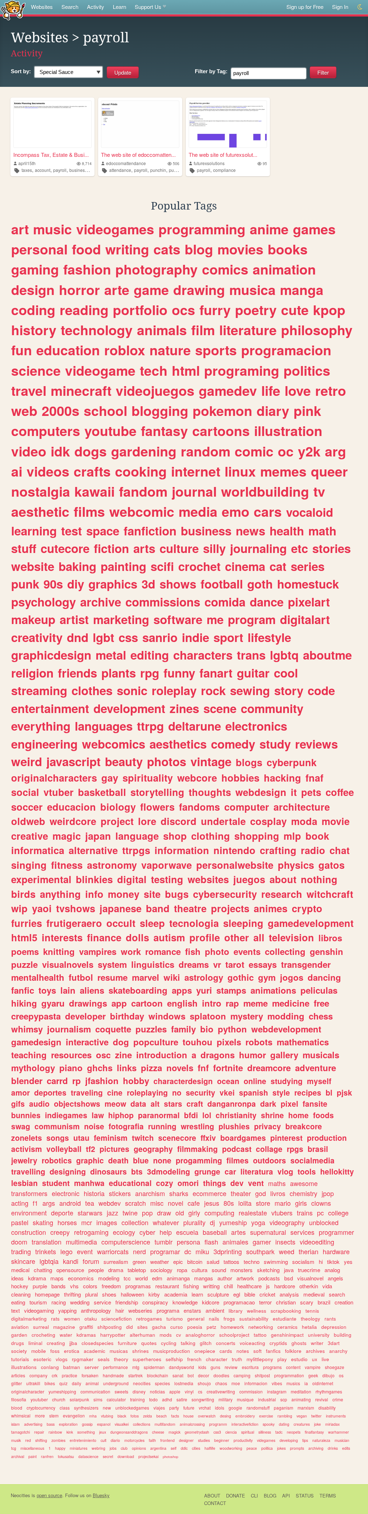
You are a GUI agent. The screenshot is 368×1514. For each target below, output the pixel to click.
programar (165, 1251)
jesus (211, 1203)
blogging (160, 410)
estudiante (284, 1318)
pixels (229, 1042)
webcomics (113, 743)
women (72, 1318)
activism (26, 1148)
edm (157, 1278)
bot (191, 1375)
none (162, 1160)
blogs (249, 762)
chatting (43, 1270)
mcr (86, 1222)
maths (277, 1183)
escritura (250, 1367)
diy (75, 583)
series (308, 566)
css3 (217, 1432)
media (198, 511)
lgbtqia (49, 1261)
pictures (114, 1148)
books (288, 249)
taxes (27, 170)
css (128, 637)
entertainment (50, 708)
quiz (63, 1383)
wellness (256, 1310)
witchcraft (330, 894)
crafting (278, 850)
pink (307, 410)
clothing (210, 836)
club (124, 1448)
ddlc (184, 1448)
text (15, 1310)
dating (284, 1424)
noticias (157, 1391)
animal (92, 1383)
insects (285, 1241)
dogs (90, 451)
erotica (71, 1350)
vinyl (189, 1391)
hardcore (284, 1286)
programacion (286, 350)
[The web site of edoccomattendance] (140, 124)
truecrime (309, 1270)
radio (313, 850)
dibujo (328, 1375)
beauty (124, 761)
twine (130, 1212)
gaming (35, 269)
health (287, 530)
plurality (194, 1222)
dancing (324, 977)
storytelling (157, 792)
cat (278, 566)
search (337, 1294)
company (38, 1375)
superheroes (147, 1359)
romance (163, 951)
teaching (29, 1055)
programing (241, 370)
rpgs (295, 1148)
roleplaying (147, 1092)
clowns (321, 1203)
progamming (199, 1160)
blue (141, 1160)
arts (144, 548)
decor (203, 1375)
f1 (35, 1203)
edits (346, 1448)
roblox (124, 350)
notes (242, 1350)
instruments (336, 1416)
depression (333, 1326)
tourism (38, 1302)
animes (271, 908)
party (174, 1408)
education (68, 350)
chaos (221, 1383)
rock (213, 690)
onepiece (204, 1350)
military (225, 1399)
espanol (103, 1424)
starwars (90, 1212)
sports (216, 350)
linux (240, 471)
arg (335, 451)
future (188, 1408)
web (24, 410)
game (151, 289)
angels (335, 1278)
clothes (92, 690)
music (52, 229)
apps (182, 990)
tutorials (20, 1359)
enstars (192, 1310)
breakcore (303, 1126)
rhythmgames (329, 1391)
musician (342, 1440)
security (200, 1092)
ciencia (231, 1432)
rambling (284, 1416)
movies (240, 249)
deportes (50, 1092)
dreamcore (269, 1067)
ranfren (47, 1456)
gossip (87, 1424)
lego (66, 1251)
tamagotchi (20, 1432)
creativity (37, 637)
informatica (37, 850)
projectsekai (148, 1456)
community (272, 708)
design (33, 289)
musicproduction (171, 1350)
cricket (267, 1294)
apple (174, 1391)
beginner (221, 1440)
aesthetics (178, 743)
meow (115, 1103)
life (270, 390)
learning (34, 530)
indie (195, 637)
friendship (126, 1302)
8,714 (87, 163)
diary (273, 410)
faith (152, 1440)
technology (97, 329)
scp (283, 1399)
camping (242, 1375)
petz (211, 1326)
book (317, 836)
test (71, 530)
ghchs (99, 1067)
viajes (159, 1408)
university (319, 1334)
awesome (304, 1183)
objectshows (77, 1103)
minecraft (81, 390)
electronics (256, 725)
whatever (166, 1222)
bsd (288, 1278)
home (298, 1115)
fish (193, 951)
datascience (88, 1456)
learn (197, 1294)
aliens (92, 990)
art (20, 229)
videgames (266, 1440)
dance (267, 601)
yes (348, 1261)
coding (33, 309)
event (85, 1251)
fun (21, 350)
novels (179, 1067)
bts (137, 1171)
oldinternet (322, 1383)
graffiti (86, 1326)
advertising (33, 1424)
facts (175, 1416)
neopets (293, 1432)
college (338, 1212)
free (321, 1003)
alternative (93, 850)
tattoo (260, 1334)
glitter (16, 1383)
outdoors (269, 1160)
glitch (206, 1343)
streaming (39, 690)
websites (208, 879)
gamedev (228, 390)
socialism (303, 1261)
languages (104, 725)
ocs (183, 309)
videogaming (39, 1310)
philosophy (317, 329)
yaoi (42, 908)
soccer (27, 807)
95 (265, 163)
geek (313, 1375)
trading (21, 1251)
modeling (108, 1278)
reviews (316, 743)
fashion (87, 269)
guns (215, 1367)
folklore (293, 1350)
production (327, 1137)
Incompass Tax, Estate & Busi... (51, 154)
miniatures (78, 1448)
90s (53, 583)
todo (153, 1399)
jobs (113, 1448)
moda (304, 821)
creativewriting (221, 1391)
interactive (87, 1042)
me (215, 619)
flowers (157, 807)
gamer (262, 1241)
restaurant (167, 1286)
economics (81, 1278)
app (119, 1003)
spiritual (247, 1432)
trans (251, 654)
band (158, 908)
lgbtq (284, 654)
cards (226, 1350)
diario (115, 1440)
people (96, 1270)
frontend (167, 1440)
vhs (74, 1286)
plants (118, 672)
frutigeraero (74, 923)
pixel (289, 1103)
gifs (18, 1103)
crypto (307, 908)
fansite (315, 1103)
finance (104, 937)
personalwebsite (234, 865)
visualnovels (67, 964)
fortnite (228, 1067)
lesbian (24, 1182)
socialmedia (312, 1160)
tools (307, 1171)
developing (289, 1440)
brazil (324, 1302)
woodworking (231, 1448)
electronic (65, 1193)
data (138, 1103)
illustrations (24, 1367)
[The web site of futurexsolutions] (228, 124)
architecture (301, 807)
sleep (152, 923)
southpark (260, 1251)
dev (237, 1182)
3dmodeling (168, 1171)
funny (179, 672)
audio (39, 1103)
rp (76, 1080)
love (298, 390)
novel (175, 1203)
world (141, 1278)
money (123, 894)
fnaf (314, 777)
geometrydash (197, 1432)
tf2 (90, 1148)
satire (181, 1399)
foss (55, 1350)
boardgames (243, 1137)
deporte (62, 1212)
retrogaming (91, 1232)
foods (323, 1115)
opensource (70, 1270)
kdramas (86, 1334)
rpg (149, 672)
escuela (187, 1232)
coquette (113, 1029)
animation (284, 269)
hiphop (121, 1115)
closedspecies (98, 1343)
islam (15, 1424)
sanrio (160, 637)
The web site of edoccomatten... (138, 154)
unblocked (324, 1222)
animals (162, 329)
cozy (164, 1182)
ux (314, 1359)
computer (246, 807)
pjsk (344, 1092)
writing (127, 249)
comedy (233, 743)
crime (337, 1399)
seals (104, 1359)
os (341, 1375)
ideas (17, 1278)
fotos (134, 1416)
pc (320, 1212)
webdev (109, 1203)
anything (60, 894)
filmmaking (197, 1148)
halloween (132, 1294)
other (236, 937)
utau (81, 1137)
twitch (143, 1137)
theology (310, 1318)
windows (166, 1016)
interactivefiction (244, 1424)
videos (48, 471)
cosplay (268, 821)
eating (18, 1302)
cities (196, 1448)
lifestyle (269, 637)
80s (229, 1203)
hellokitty (337, 1171)
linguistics (152, 964)
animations (273, 990)
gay (109, 777)
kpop (329, 309)
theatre (190, 908)
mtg (135, 1367)
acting (19, 1203)
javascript (73, 761)
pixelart (309, 601)
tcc (127, 1278)
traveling (87, 1092)
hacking (282, 777)
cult (103, 1440)
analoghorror (200, 1334)
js (268, 1286)
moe (235, 1383)
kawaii (94, 491)
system (112, 964)
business (78, 170)
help (166, 1232)
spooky (269, 1424)
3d (148, 583)
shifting (41, 1440)
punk (25, 583)
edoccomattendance (126, 163)
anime (269, 229)
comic (254, 451)
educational (130, 1182)
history (33, 329)
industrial (267, 1399)
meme (255, 1003)
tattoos (231, 1261)
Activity (95, 6)
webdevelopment (286, 1029)
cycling (168, 1343)
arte (116, 289)
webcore (197, 777)
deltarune (194, 725)
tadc (278, 1432)
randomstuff (258, 1408)
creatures (302, 1424)
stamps (231, 990)
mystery (246, 1016)
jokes (281, 1448)
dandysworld (181, 1367)
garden (19, 1334)
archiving (315, 1448)
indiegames (66, 1115)
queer (329, 471)
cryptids (278, 1343)
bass (51, 1424)
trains (305, 1212)
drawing (199, 289)
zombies (58, 1440)
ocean (228, 1080)
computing (219, 1212)
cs (200, 1391)
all (258, 937)
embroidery (245, 1416)
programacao (239, 1302)
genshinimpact (287, 1334)
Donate (235, 1495)
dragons (218, 1055)
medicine (290, 1003)
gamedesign (36, 1042)
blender (26, 1080)
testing (167, 879)
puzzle (24, 964)
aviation (20, 1326)
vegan (301, 1416)
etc (299, 548)
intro (211, 1003)
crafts (92, 471)
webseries (140, 1310)
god (260, 1193)
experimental (41, 879)
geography (153, 1148)
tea (89, 1203)
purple (40, 1286)
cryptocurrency (41, 1408)
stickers (120, 1193)
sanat (177, 1375)
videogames (115, 229)
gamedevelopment (311, 923)
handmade (113, 1375)
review (231, 1367)
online (255, 1080)
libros (330, 938)
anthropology (96, 1310)
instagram (276, 1391)
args (48, 1203)
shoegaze (334, 1367)
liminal (35, 1343)
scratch (135, 1203)
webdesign (260, 792)
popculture (155, 1042)
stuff (23, 548)
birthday (127, 1016)
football (222, 583)
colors (90, 1286)
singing (29, 865)
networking (260, 1326)
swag (20, 1126)
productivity (243, 1440)
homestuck (308, 583)
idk (60, 451)
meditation (301, 1391)
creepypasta (36, 1016)
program (252, 619)
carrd (57, 1080)
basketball (102, 792)
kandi (70, 1261)
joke (317, 1424)
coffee (340, 792)
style (281, 1092)
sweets (121, 1391)
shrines (140, 1350)
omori (188, 1182)
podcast (237, 1148)
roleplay (174, 690)
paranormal (159, 1115)
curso (176, 1326)
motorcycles (134, 1440)
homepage (47, 1294)
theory (121, 1359)
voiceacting (252, 1343)
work (131, 951)
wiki (172, 977)
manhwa (89, 1182)
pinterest (286, 1137)
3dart (334, 1343)
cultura (199, 1270)
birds (23, 894)
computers (45, 430)
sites (142, 1326)
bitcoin (194, 1261)
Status (305, 1495)
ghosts (299, 1343)
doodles (221, 1375)
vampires (97, 951)
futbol (81, 977)
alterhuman (142, 1334)
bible (249, 1294)
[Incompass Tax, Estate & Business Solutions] (52, 124)
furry (215, 309)
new (107, 1408)
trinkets (45, 1251)
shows (178, 583)
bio (206, 1029)
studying (287, 1080)
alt (155, 1103)
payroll (59, 170)
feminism (111, 1137)
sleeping (243, 923)
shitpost (262, 1375)
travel (28, 390)
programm (218, 1424)
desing (225, 1416)
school (105, 410)
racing (58, 1302)
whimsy (27, 1029)
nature (170, 350)
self (173, 1448)
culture (179, 548)
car (230, 1171)
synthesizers (86, 1408)
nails (214, 1318)
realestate (253, 1212)
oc (286, 451)
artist (74, 619)
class (65, 1408)
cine (115, 1092)
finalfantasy (314, 1432)
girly (194, 1212)
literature (248, 329)
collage (269, 1148)
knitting (59, 951)
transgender (306, 964)
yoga (258, 1222)
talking (188, 1343)
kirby (154, 1294)
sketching (268, 1270)
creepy (60, 1232)
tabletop (137, 1270)
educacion (71, 807)
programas (138, 1286)
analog (332, 1270)
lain (67, 990)
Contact (215, 1503)
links (127, 1067)
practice (69, 1375)
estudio (299, 1359)
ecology (124, 1232)
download (126, 1456)
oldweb (28, 821)
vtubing (107, 1416)
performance (115, 1367)
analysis (289, 1294)
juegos (249, 879)
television (291, 937)
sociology (161, 1270)
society (19, 1350)
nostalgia (40, 491)
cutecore (65, 548)
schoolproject (234, 1334)
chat (340, 850)
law (98, 1115)
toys (47, 990)
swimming (276, 1261)
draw (164, 1212)
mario (283, 1203)
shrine (272, 1115)
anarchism (150, 1193)
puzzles (151, 1029)
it (294, 792)
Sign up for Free (304, 6)
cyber (147, 1232)
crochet (199, 566)
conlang (50, 1367)
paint (32, 1456)
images (106, 1222)
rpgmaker (82, 1359)
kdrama (37, 1278)
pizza (151, 1067)
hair (119, 1310)
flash (211, 1241)
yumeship (233, 1222)
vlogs (62, 1359)
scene (219, 708)
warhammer (338, 1432)
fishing (191, 1286)
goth (260, 583)
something (86, 1432)
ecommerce (209, 1193)
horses (67, 1222)
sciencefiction (116, 1318)
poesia (194, 1326)
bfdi (191, 1115)
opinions (139, 1448)
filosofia (18, 1399)
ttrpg (150, 725)
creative (29, 836)
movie (336, 821)
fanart (216, 672)
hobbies (240, 777)
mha (93, 1416)
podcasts (269, 1278)
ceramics (287, 1326)
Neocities (20, 1495)
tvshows (75, 908)
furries (26, 923)
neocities (142, 1383)
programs (272, 1367)
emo (235, 511)
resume (112, 977)
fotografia (126, 1126)
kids (202, 1367)
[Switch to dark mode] (360, 7)
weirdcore (73, 821)
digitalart (305, 619)
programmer (336, 1232)
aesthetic (40, 511)
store (263, 1203)
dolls (137, 937)
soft (257, 1350)
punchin (158, 170)
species (162, 1383)
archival (17, 1456)
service (102, 1302)
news (250, 530)
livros (277, 1193)
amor (20, 1092)
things (214, 1182)
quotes (149, 1343)
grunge (207, 1171)
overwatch (207, 1416)
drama (115, 1270)
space (102, 530)
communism (57, 1126)
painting (123, 566)
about (283, 879)
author (224, 1278)
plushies (234, 1126)
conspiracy (155, 1302)
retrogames (149, 1318)
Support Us (148, 6)
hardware (336, 1251)
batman (71, 1367)
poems (25, 951)
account (42, 170)
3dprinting (227, 1251)
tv (319, 491)
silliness (264, 1432)
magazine (64, 1326)
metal (111, 654)
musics (293, 1383)
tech (153, 370)
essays (263, 964)
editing (149, 654)
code (321, 690)
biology (118, 807)
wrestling (197, 1126)
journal (194, 491)
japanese (121, 908)
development (129, 708)
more (40, 1415)
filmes (237, 1160)
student (56, 1182)
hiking (24, 1003)
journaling (258, 548)
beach (161, 1416)
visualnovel (310, 1278)
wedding (79, 1302)
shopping (256, 836)
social (25, 792)
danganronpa (231, 1103)
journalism (69, 1029)
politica (267, 1448)
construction (28, 1232)
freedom (111, 1286)
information (182, 850)
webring (98, 1448)
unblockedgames (132, 1408)
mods (166, 1334)
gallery (284, 1055)
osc (103, 1055)
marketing (121, 619)
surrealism (116, 1261)
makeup (33, 619)
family (183, 1029)
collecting (285, 951)
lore (147, 821)
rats (55, 1318)
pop (147, 1212)
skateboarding (138, 990)
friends (77, 672)
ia (306, 1383)
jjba (73, 1343)
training (137, 1399)
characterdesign (183, 1080)
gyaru (53, 1003)
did (129, 1326)
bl (329, 1092)
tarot (234, 964)
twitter (316, 1416)
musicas (119, 1350)
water (66, 1334)
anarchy (338, 1350)
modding (285, 1016)
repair (39, 1432)
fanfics (273, 1350)
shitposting (109, 1326)
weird (26, 761)
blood (16, 1408)
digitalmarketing (29, 1318)
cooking (141, 471)
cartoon (147, 1003)
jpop (328, 1193)
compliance (224, 170)
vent (256, 1182)
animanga (178, 1278)
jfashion (102, 1080)
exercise (266, 1416)
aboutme (327, 654)
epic (178, 1261)
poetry (256, 309)
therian (308, 1251)
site (152, 894)
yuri (204, 990)
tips (305, 1440)
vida (327, 1286)
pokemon (222, 410)
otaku (90, 1318)
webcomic (141, 511)
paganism (283, 1408)
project (117, 821)
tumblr (163, 1241)
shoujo (204, 1383)
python (232, 1029)
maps (57, 1278)
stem (54, 1415)
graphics (112, 583)
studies (204, 1440)
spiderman (154, 1367)
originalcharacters (54, 777)
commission (251, 1391)
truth (237, 1359)
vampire (313, 1367)
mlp (292, 836)
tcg (13, 1448)
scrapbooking (286, 1310)
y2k (309, 451)
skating (43, 1222)
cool (286, 672)
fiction (111, 548)
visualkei (122, 1424)
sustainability (253, 1318)
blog (199, 249)
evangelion (74, 1415)
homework (232, 1326)
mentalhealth (37, 977)
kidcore (210, 1302)
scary (306, 1302)
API (286, 1495)
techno (251, 1261)
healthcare (249, 1286)
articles (18, 1375)
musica (252, 289)
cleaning (21, 1294)
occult (120, 923)
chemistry (303, 1193)
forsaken (90, 1375)
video (28, 451)
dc (187, 1251)
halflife (209, 1448)
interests (62, 937)
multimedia (81, 1241)
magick (174, 1432)
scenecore (177, 1137)
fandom (143, 491)
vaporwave (166, 865)
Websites (42, 6)
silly (214, 548)
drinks (333, 1448)
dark (268, 1103)
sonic (132, 690)
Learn (119, 6)
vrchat (205, 1408)
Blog (270, 1495)
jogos (291, 977)
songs (57, 1137)
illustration (288, 430)
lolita (245, 1203)
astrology (203, 977)
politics (307, 370)
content (293, 1367)
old (179, 1212)
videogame (100, 370)
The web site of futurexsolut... (223, 154)
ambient (215, 1310)
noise (94, 1126)
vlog (285, 1171)
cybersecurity (225, 894)
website (32, 566)
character (216, 1359)
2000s (60, 410)
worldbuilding (265, 491)
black (122, 1416)
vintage (210, 761)
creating (56, 1343)
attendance (120, 170)
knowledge (185, 1302)
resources (71, 1055)
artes (238, 1232)
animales (235, 1241)
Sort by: (21, 71)
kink (69, 1432)
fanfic (22, 990)
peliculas (318, 990)
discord (179, 821)
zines (184, 708)
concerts (225, 1343)
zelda (147, 1416)
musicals (321, 1055)
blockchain (157, 1375)
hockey (19, 1286)
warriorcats (113, 1251)
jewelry (24, 1160)
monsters (241, 1270)
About (212, 1495)
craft (195, 1103)
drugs (17, 1343)
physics (296, 865)
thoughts (210, 792)
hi (321, 1261)
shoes (109, 1294)
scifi (162, 566)
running (162, 1126)
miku (202, 1251)
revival (321, 1399)
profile (204, 937)
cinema (245, 566)
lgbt (103, 637)
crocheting (43, 1334)
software (177, 619)
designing (68, 1171)
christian (286, 1302)
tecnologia (194, 923)
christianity (236, 1115)
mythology (33, 1067)
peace (252, 1448)
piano (71, 1067)
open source (49, 1495)
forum (91, 1261)
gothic (240, 977)
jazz (112, 1212)
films (89, 511)
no (176, 1092)
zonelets (26, 1137)
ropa (182, 1270)
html (186, 370)
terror (265, 1302)
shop (175, 836)
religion (32, 672)
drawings (88, 1003)
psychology (43, 601)
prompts (297, 1448)
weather (159, 1261)
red (28, 1440)
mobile (38, 1350)
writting (211, 1286)
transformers (29, 1193)
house (188, 1416)
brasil (318, 1148)
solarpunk (79, 1399)
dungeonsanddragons (129, 1432)
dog (121, 1042)
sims (97, 1399)
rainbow (55, 1432)
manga (301, 289)
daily (76, 1383)
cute (295, 309)
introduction (161, 1055)
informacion (255, 1383)
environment (29, 1212)
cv (178, 1334)
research (281, 894)
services (302, 1232)
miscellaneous (32, 1448)
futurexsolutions (209, 163)
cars (268, 511)
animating (301, 1399)
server (91, 1367)
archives (315, 1350)
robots (258, 1042)
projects (230, 908)
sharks (178, 1193)
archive (100, 601)
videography (287, 1222)
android (70, 1203)
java (289, 1270)
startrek (135, 1375)
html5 (24, 937)
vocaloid (309, 511)
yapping (67, 1310)
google (235, 1408)
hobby (136, 1080)
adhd (167, 1399)
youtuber (39, 1399)
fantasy (164, 430)
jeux (102, 1432)
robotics (57, 1160)
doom (19, 1241)
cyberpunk (292, 762)
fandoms (199, 807)
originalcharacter (27, 1391)
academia (175, 1294)
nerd (139, 1251)
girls (301, 1203)
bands (58, 1286)
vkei (227, 1092)
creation (344, 1302)
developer (85, 1016)
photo (217, 951)
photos (166, 761)
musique (245, 1399)
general (195, 1318)
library (236, 1310)
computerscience (125, 1241)
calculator (116, 1399)
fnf (203, 1067)
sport (228, 637)
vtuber (58, 792)
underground (116, 1383)
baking (77, 566)
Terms (327, 1495)
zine (123, 1055)
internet (195, 471)
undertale (223, 821)
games (314, 229)
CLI (254, 1495)
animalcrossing (192, 1424)
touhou (197, 1042)
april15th (27, 163)
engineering (44, 743)
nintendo (234, 850)
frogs (229, 1318)
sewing (250, 690)
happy (60, 1448)
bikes (50, 1383)
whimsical (21, 1415)
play (282, 1359)
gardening (143, 451)
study (275, 743)
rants (330, 1318)
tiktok (333, 1261)
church (58, 1399)
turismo (174, 1318)
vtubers (282, 1212)
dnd (77, 637)
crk (55, 1375)
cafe (194, 1203)
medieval (314, 1294)
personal (39, 249)
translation (46, 1241)
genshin (326, 951)
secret (108, 1456)
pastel (19, 1222)
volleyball (64, 1148)
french (194, 1359)
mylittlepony (260, 1359)
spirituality (148, 777)
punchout (178, 170)
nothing (319, 879)
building (342, 1334)
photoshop (170, 1456)
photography (156, 269)
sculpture (218, 1294)
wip (19, 908)
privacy (267, 1126)
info (94, 894)
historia (94, 1193)
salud (213, 1261)
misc (157, 1203)
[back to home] (13, 10)
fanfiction (150, 530)
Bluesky (101, 1495)
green (139, 1261)
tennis (312, 1310)
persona (188, 1241)
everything (40, 725)
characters (203, 654)
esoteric (42, 1359)
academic (94, 1350)
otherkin (308, 1286)
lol (206, 1115)
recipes (307, 1092)
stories (331, 548)
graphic (90, 1160)
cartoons (221, 430)
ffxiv (208, 1137)
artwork (245, 1278)
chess (321, 1016)
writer (317, 1343)
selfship (174, 1359)
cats (166, 249)
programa (168, 1310)
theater (241, 1193)
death (118, 1160)
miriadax (332, 1424)
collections (141, 1424)
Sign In (340, 6)
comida (224, 601)
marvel (145, 977)
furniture (127, 1343)
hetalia (309, 1326)
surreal (41, 1326)
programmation (289, 1375)
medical (20, 1270)
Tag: (211, 71)
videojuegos (155, 390)
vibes (277, 1383)
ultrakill (33, 1383)
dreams (194, 964)
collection (134, 1222)
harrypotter (112, 1334)
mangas (203, 1278)
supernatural (268, 1232)
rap (232, 1003)
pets (311, 792)
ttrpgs (136, 850)
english (182, 1003)
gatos (331, 865)
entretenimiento (83, 1440)
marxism (306, 1408)
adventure (315, 1067)
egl (236, 1294)
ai (16, 471)
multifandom (165, 1424)
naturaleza (321, 1440)
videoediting (317, 1241)
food (86, 249)
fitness (67, 865)
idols (219, 1408)
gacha (159, 1326)
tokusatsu (66, 1456)
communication (95, 1391)
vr (217, 964)
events (247, 951)
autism (169, 937)
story (288, 690)
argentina (158, 1448)
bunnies (26, 1115)
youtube (110, 430)
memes (283, 471)
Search (69, 6)
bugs (177, 894)
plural (91, 1294)
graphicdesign (51, 654)
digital (132, 879)
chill (228, 1286)
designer (186, 1440)
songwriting (203, 1399)
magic (66, 836)
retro (330, 390)
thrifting (72, 1294)
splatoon (208, 1016)
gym (267, 977)
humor (252, 1055)
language (137, 836)
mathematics (303, 1042)
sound (219, 1270)
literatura (256, 1171)
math (322, 530)
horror (79, 289)
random (205, 451)
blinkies (94, 879)
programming (201, 229)
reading (84, 309)
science (36, 370)
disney (139, 1391)
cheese (158, 1432)
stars (173, 1103)
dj (212, 1222)
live (325, 1359)
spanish (253, 1092)
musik (16, 1440)
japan (98, 836)
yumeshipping (62, 1391)
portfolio (140, 309)
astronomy (112, 865)
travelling (28, 1171)
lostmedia (183, 1383)
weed (286, 1251)
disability (327, 1408)
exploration (68, 1424)
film (203, 329)
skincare (23, 1261)
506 (176, 163)
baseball (215, 1232)
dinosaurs (108, 1171)
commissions (162, 601)
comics (225, 269)
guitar (253, 672)
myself (319, 1080)
